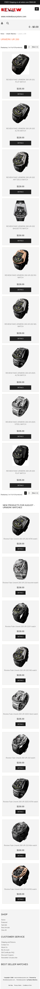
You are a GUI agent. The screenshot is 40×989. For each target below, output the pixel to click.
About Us (4, 947)
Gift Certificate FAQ (7, 952)
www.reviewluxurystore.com (21, 977)
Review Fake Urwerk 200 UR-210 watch (20, 758)
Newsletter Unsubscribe (9, 957)
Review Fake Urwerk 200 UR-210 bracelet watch (20, 583)
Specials (4, 925)
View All (3, 930)
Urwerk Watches (11, 34)
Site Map (10, 985)
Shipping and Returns (8, 942)
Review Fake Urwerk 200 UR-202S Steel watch (20, 714)
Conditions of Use (27, 985)
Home (2, 34)
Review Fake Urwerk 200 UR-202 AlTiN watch (20, 539)
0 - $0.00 (33, 26)
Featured (4, 922)
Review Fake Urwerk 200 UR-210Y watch (20, 626)
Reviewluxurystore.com (9, 979)
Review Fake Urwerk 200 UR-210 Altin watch (20, 845)
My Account (5, 950)
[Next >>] (35, 47)
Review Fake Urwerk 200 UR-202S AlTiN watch (20, 802)
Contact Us (5, 945)
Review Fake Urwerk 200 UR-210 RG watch (20, 889)
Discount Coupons (7, 955)
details (20, 94)
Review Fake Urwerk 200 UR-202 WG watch (20, 670)
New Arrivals (5, 927)
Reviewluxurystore (21, 979)
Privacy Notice (17, 985)
